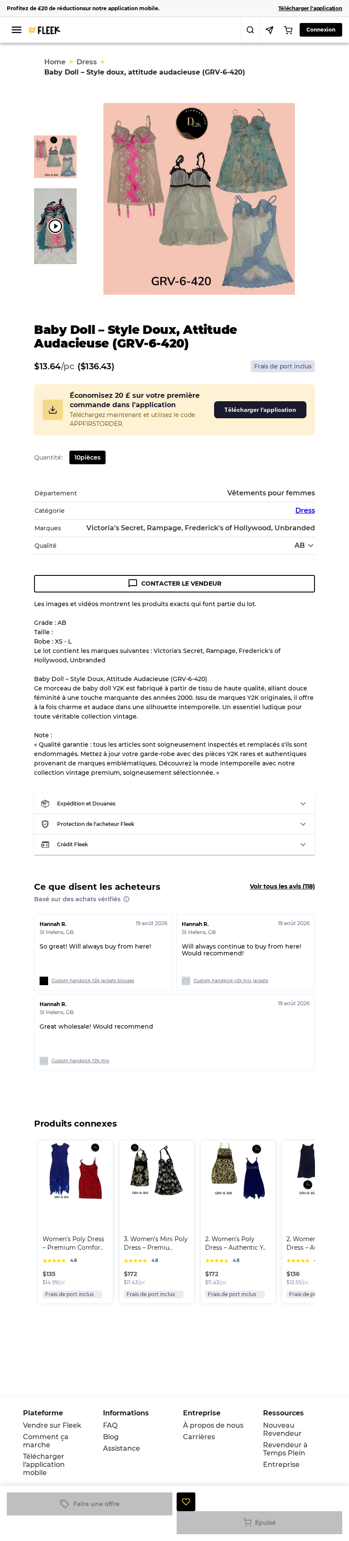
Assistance (121, 1448)
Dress (87, 62)
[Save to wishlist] (186, 1501)
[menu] (16, 29)
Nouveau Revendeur (282, 1429)
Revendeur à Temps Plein (285, 1449)
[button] (174, 804)
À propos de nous (213, 1425)
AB (300, 545)
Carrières (199, 1437)
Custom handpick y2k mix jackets (231, 980)
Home (55, 62)
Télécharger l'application (260, 409)
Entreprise (281, 1464)
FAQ (110, 1425)
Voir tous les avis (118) (282, 886)
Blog (111, 1437)
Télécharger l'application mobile (44, 1464)
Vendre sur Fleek (52, 1425)
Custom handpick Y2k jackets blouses (92, 980)
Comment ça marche (46, 1441)
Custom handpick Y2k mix (80, 1061)
